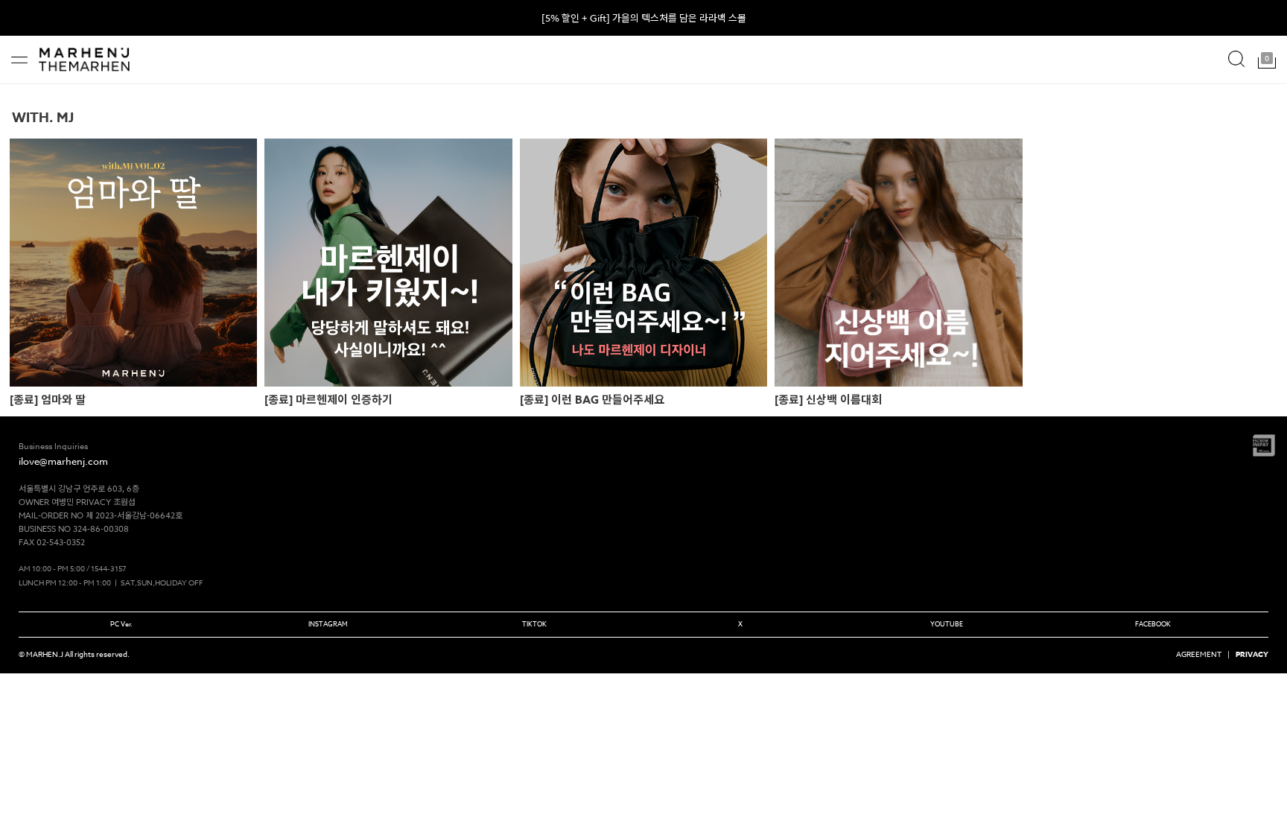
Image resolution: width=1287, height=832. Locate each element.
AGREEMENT (1198, 654)
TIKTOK (534, 624)
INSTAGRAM (328, 624)
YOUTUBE (946, 624)
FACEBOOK (1153, 624)
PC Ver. (121, 624)
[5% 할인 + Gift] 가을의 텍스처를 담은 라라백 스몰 (643, 18)
